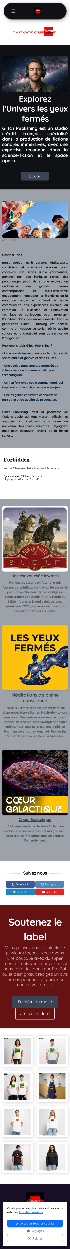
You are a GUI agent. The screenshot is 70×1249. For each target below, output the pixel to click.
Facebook (22, 884)
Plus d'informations (31, 1212)
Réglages (37, 1231)
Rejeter (37, 1238)
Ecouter (35, 176)
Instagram (51, 884)
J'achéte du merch (35, 1001)
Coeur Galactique (35, 819)
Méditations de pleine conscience (35, 698)
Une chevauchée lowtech (35, 575)
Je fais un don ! (35, 1013)
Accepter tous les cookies (37, 1223)
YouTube (52, 892)
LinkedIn (22, 892)
